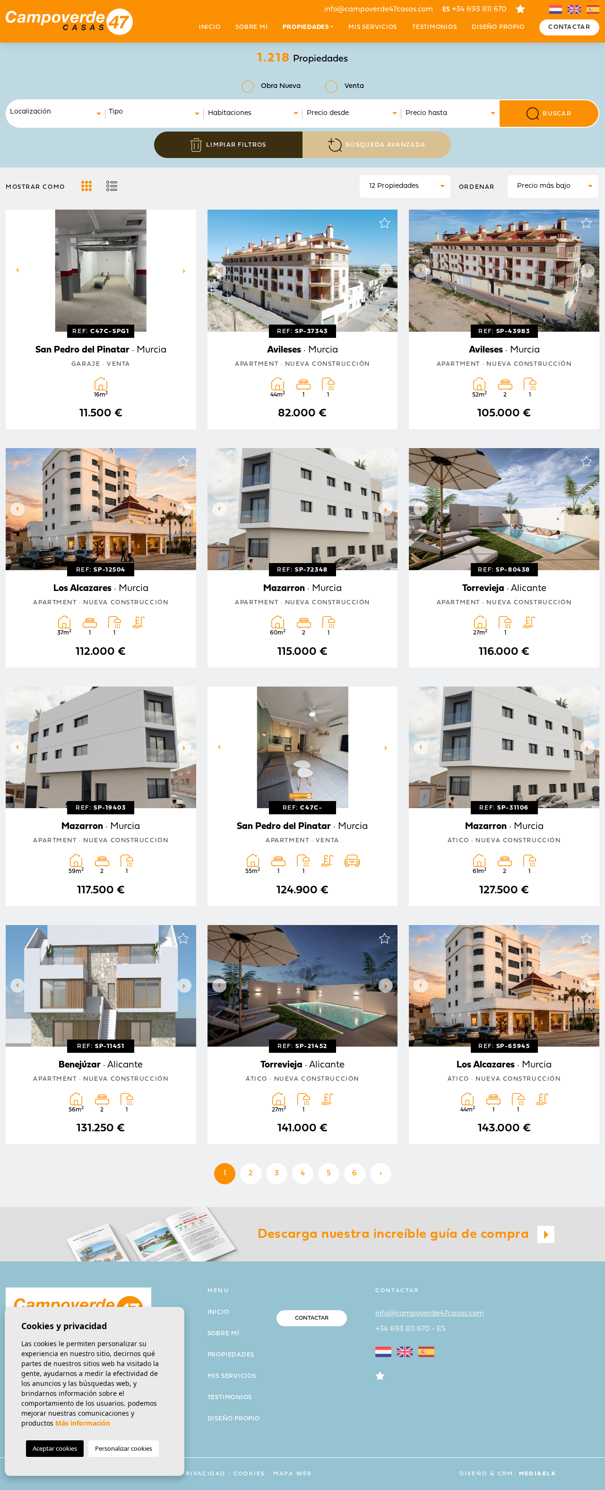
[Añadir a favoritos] (182, 222)
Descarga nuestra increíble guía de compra (395, 1234)
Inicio (210, 27)
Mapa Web (292, 1474)
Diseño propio (498, 27)
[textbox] (58, 112)
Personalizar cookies (123, 1448)
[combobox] (56, 113)
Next (186, 270)
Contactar (569, 27)
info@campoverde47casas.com (378, 9)
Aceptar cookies (55, 1448)
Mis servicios (372, 27)
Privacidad (203, 1474)
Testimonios (434, 27)
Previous (15, 270)
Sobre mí (251, 27)
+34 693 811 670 (474, 9)
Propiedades (231, 1355)
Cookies (249, 1474)
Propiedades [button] (306, 27)
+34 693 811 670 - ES (410, 1329)
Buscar (557, 114)
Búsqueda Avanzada (385, 145)
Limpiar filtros (236, 145)
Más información (82, 1423)
